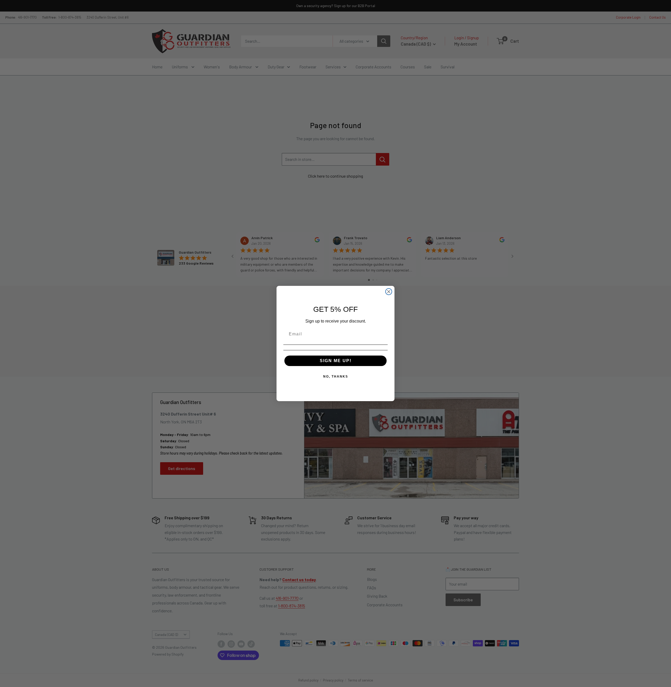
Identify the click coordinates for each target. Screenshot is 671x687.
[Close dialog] (389, 291)
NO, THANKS (335, 376)
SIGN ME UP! (335, 360)
